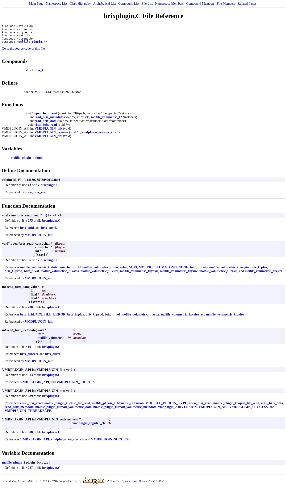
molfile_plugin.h (31, 41)
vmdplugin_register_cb (98, 132)
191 (30, 347)
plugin (38, 157)
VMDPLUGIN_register (51, 132)
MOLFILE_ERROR (51, 314)
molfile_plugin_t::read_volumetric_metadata (125, 407)
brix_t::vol (48, 227)
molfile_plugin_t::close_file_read (67, 403)
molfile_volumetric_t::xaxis (60, 271)
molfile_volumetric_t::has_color (104, 267)
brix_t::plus (258, 267)
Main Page (36, 3)
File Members (226, 3)
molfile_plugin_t (22, 157)
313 (30, 375)
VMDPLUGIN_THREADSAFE (28, 410)
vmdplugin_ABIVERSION (177, 407)
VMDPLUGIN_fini (48, 136)
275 (30, 220)
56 (29, 260)
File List (147, 3)
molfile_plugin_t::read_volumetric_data (63, 407)
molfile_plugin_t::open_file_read (236, 403)
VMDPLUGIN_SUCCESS (76, 382)
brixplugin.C (50, 185)
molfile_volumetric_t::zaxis (218, 271)
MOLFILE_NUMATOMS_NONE (163, 267)
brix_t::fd (27, 227)
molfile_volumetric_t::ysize (179, 271)
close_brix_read (45, 124)
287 (30, 467)
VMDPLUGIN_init (48, 128)
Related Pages (247, 3)
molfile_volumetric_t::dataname (42, 267)
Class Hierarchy (80, 3)
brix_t (38, 70)
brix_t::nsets (199, 267)
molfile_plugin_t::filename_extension (118, 403)
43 (29, 185)
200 (30, 307)
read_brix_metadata (48, 117)
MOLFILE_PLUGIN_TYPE (166, 403)
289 (30, 396)
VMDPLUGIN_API (34, 382)
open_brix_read (45, 113)
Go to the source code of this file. (24, 48)
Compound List (128, 3)
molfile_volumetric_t (105, 117)
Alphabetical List (104, 3)
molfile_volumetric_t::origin (229, 267)
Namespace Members (169, 3)
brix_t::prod (13, 271)
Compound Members (200, 3)
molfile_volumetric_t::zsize (263, 271)
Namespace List (56, 3)
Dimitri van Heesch (136, 480)
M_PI (38, 92)
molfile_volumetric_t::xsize (99, 271)
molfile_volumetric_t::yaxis (139, 271)
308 (30, 432)
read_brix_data (45, 121)
